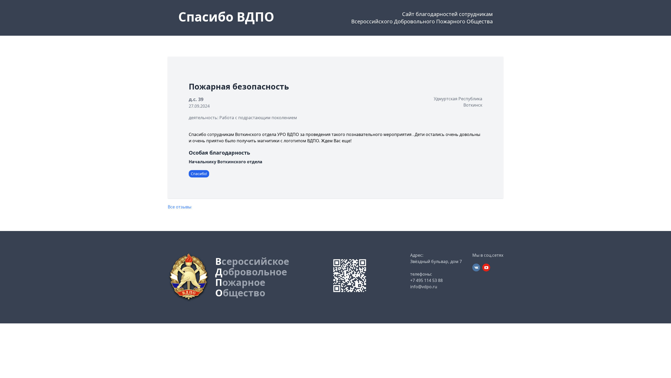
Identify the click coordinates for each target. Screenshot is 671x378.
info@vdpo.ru (423, 287)
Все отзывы (179, 207)
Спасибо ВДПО (226, 16)
